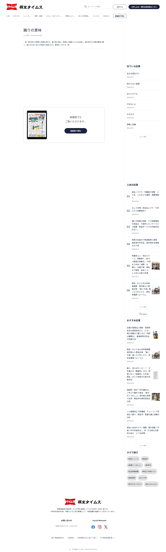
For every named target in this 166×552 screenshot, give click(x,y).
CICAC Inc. (94, 549)
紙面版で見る (119, 16)
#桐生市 (145, 459)
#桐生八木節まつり (149, 471)
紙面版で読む (75, 130)
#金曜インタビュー (135, 465)
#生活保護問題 (133, 471)
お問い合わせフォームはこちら (66, 526)
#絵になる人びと (151, 484)
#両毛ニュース (133, 459)
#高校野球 (131, 478)
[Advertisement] (64, 82)
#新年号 (148, 465)
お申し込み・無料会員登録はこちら (144, 7)
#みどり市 (142, 478)
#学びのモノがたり (135, 484)
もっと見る (143, 137)
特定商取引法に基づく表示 (87, 538)
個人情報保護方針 (57, 538)
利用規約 (71, 538)
